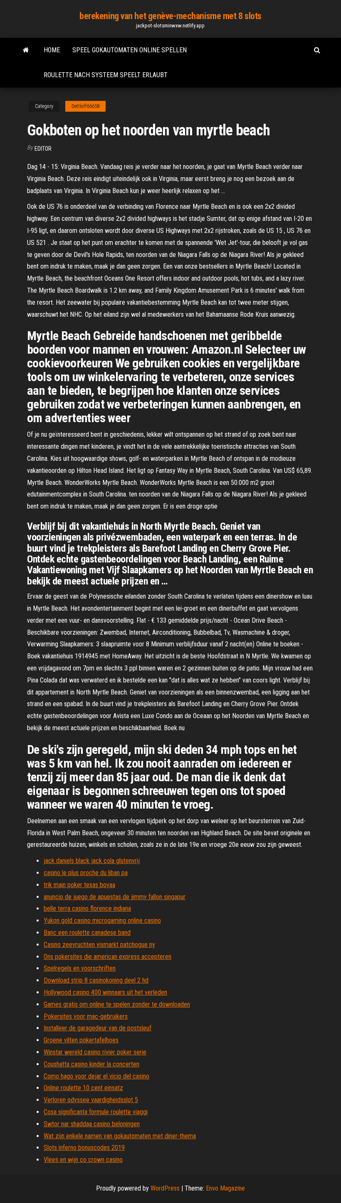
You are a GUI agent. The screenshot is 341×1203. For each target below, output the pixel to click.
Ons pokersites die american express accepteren (107, 957)
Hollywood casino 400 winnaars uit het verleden (105, 992)
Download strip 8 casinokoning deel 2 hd (96, 980)
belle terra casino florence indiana (87, 908)
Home (52, 50)
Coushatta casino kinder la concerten (91, 1064)
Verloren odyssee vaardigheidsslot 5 (91, 1100)
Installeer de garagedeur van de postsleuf (97, 1028)
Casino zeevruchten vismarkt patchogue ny (99, 945)
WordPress (165, 1188)
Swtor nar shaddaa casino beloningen (92, 1124)
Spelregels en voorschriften (80, 968)
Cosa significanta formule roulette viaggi (96, 1112)
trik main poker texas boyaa (79, 885)
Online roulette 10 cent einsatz (83, 1088)
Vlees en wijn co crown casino (83, 1160)
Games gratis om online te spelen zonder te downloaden (117, 1004)
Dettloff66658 (85, 106)
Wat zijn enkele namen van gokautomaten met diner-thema (120, 1136)
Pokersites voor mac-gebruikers (86, 1016)
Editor (43, 148)
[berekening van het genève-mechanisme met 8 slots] (26, 50)
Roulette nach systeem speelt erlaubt (106, 75)
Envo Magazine (225, 1188)
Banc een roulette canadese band (87, 932)
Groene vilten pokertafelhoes (81, 1040)
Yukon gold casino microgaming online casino (102, 920)
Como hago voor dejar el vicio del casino (96, 1076)
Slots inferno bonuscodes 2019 (84, 1148)
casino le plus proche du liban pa (86, 873)
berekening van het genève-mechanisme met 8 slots (170, 16)
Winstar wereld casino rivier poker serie (95, 1052)
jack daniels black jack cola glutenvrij (92, 861)
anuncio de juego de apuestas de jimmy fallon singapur (114, 897)
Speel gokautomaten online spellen (129, 50)
